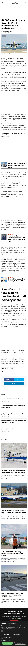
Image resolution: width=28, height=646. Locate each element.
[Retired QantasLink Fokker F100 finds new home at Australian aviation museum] (14, 578)
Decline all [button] (20, 643)
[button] (2, 3)
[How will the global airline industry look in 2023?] (4, 279)
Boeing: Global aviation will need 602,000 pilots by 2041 (17, 165)
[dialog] (14, 633)
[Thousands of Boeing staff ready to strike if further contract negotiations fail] (14, 495)
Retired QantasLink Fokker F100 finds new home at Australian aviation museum (12, 595)
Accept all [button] (7, 643)
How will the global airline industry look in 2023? (16, 280)
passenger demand (6, 371)
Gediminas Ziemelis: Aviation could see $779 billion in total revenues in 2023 (16, 238)
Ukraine (19, 266)
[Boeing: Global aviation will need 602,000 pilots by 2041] (4, 164)
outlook (12, 326)
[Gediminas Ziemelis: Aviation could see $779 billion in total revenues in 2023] (4, 237)
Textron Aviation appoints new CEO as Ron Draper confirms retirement (13, 471)
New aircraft (5, 368)
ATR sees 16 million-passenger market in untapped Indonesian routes (12, 553)
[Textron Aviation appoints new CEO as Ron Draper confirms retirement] (14, 455)
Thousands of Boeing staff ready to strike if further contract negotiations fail (13, 512)
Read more (9, 628)
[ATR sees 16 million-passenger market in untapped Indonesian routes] (14, 536)
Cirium (12, 196)
